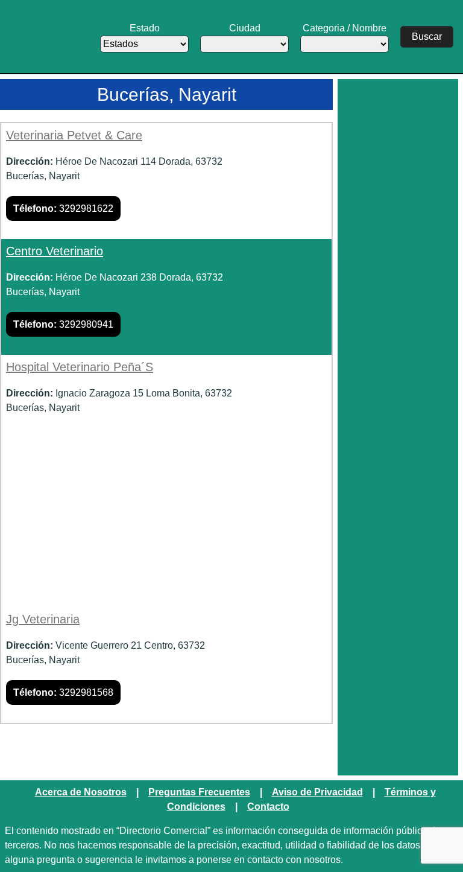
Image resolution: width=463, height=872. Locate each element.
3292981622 (63, 208)
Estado (145, 28)
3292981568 (63, 692)
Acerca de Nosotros (81, 792)
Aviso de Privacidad (317, 792)
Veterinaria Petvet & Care (74, 135)
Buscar (427, 36)
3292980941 (63, 324)
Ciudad (244, 28)
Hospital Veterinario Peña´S (79, 367)
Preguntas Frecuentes (199, 792)
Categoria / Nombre (344, 28)
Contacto (268, 806)
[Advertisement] (166, 522)
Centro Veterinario (54, 251)
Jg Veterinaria (43, 619)
